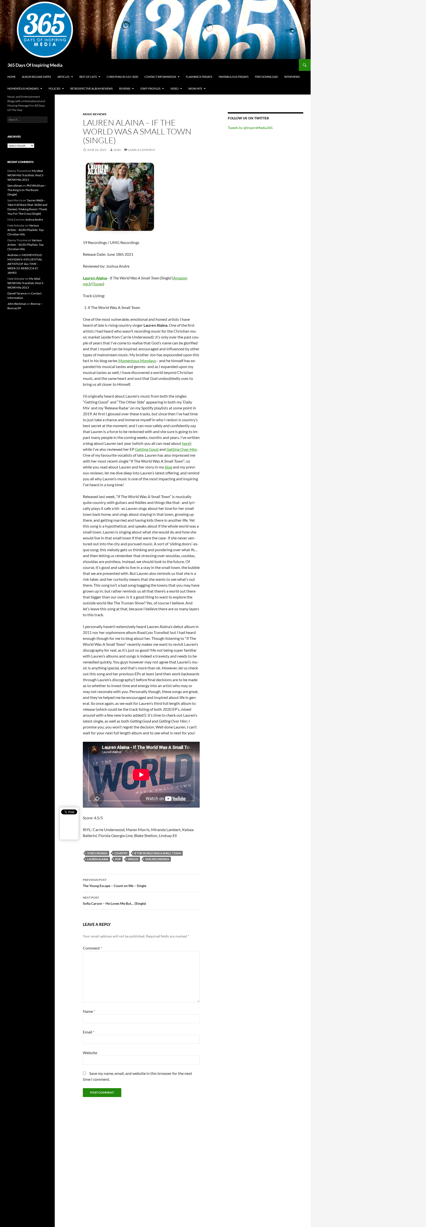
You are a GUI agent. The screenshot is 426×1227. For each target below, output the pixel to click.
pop (118, 859)
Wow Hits (195, 88)
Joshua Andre (34, 219)
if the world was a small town (157, 853)
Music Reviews (94, 114)
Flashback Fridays (199, 76)
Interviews (292, 76)
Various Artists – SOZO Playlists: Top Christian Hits (25, 230)
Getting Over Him (181, 449)
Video (174, 88)
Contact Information (160, 76)
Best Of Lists (88, 76)
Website (90, 1052)
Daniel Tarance (17, 293)
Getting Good (147, 449)
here (186, 443)
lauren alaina (97, 859)
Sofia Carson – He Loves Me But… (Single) (114, 900)
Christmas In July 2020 (122, 76)
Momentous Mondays (23, 88)
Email (88, 1032)
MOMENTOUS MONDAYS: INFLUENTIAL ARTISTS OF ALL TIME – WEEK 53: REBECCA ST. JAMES (24, 263)
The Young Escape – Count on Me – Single (114, 883)
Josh (117, 150)
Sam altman (14, 185)
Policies (54, 88)
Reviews (124, 88)
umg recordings (157, 859)
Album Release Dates (36, 76)
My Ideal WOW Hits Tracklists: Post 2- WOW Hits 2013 (25, 175)
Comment (92, 948)
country (120, 853)
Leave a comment (141, 150)
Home (11, 76)
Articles (63, 76)
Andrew (12, 255)
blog (168, 467)
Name (89, 1011)
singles (133, 859)
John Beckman (16, 304)
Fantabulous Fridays (233, 76)
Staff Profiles (150, 88)
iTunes (97, 283)
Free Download (266, 76)
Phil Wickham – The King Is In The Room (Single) (27, 190)
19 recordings (97, 853)
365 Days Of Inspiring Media (34, 65)
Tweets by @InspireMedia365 (250, 128)
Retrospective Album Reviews (91, 88)
